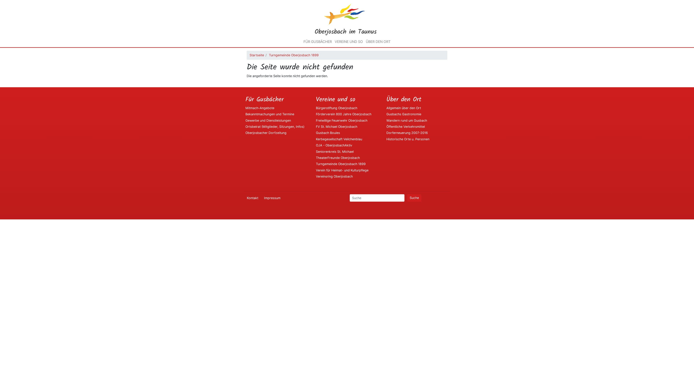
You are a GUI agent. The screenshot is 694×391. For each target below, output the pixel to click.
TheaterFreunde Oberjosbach (338, 158)
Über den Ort (378, 41)
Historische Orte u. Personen (407, 139)
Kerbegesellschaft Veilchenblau (339, 139)
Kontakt (252, 198)
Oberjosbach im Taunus (346, 32)
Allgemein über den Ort (403, 108)
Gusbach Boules (328, 133)
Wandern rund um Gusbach (406, 120)
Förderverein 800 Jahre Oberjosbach (343, 114)
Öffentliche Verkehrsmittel (405, 127)
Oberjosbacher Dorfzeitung (265, 133)
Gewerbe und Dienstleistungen (268, 120)
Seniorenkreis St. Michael (335, 152)
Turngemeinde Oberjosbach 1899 (294, 55)
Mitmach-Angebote (259, 108)
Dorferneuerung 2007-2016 (407, 133)
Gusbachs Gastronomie (403, 114)
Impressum (272, 198)
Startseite (257, 55)
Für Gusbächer (317, 41)
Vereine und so (349, 41)
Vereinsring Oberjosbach (334, 176)
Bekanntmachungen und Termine (269, 114)
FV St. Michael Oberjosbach (336, 127)
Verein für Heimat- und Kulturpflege (342, 170)
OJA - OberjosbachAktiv (334, 145)
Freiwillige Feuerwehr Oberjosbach (341, 120)
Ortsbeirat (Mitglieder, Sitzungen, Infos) (274, 127)
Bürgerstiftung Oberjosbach (336, 108)
